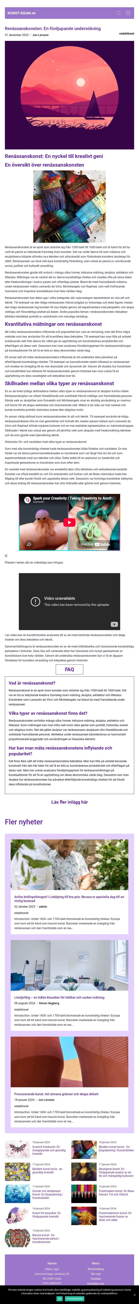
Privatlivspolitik (75, 1298)
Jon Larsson (40, 35)
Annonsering (96, 1269)
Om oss (96, 1274)
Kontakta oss (95, 1283)
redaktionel (126, 33)
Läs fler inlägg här (69, 802)
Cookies (96, 1278)
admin (43, 906)
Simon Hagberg (49, 1003)
